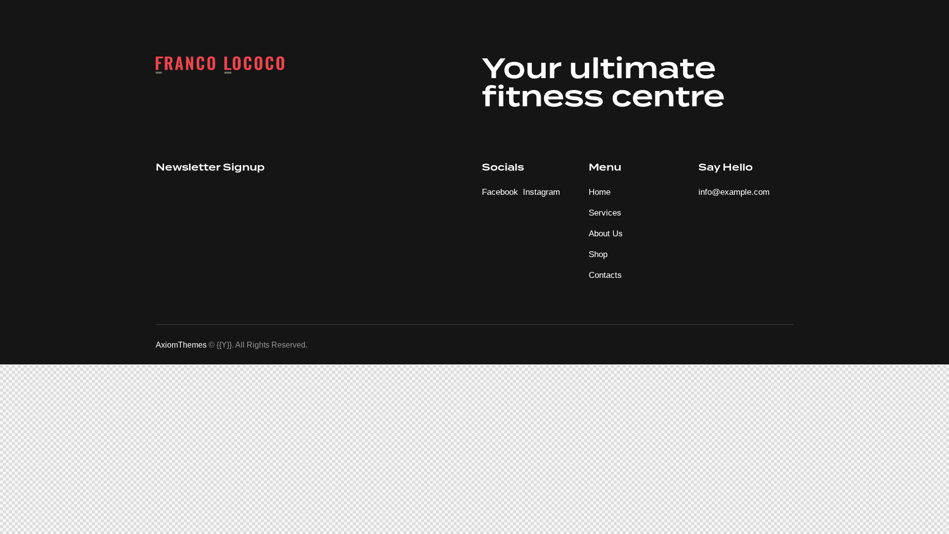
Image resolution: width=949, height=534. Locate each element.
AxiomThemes (181, 345)
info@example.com (734, 192)
